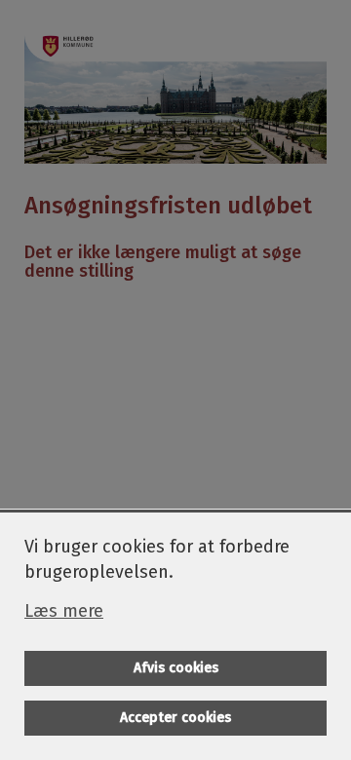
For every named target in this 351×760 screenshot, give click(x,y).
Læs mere (63, 611)
